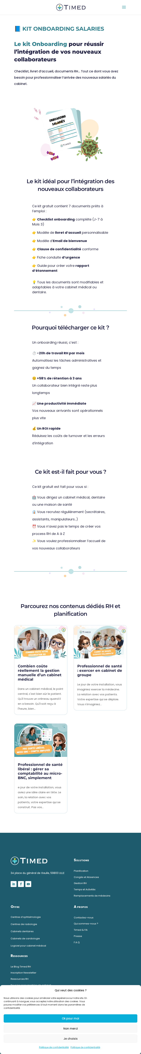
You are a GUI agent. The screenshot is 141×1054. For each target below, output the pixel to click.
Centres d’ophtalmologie (26, 917)
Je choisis (71, 1039)
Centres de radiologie (24, 924)
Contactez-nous (83, 917)
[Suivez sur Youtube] (28, 884)
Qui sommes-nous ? (86, 923)
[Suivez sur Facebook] (21, 884)
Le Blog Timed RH (21, 966)
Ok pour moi (70, 1018)
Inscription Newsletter (23, 972)
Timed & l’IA (81, 930)
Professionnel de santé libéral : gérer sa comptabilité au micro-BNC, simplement (40, 771)
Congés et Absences (86, 877)
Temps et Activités (84, 889)
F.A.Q (77, 942)
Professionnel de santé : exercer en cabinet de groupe (99, 670)
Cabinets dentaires (22, 931)
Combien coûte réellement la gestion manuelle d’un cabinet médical (40, 673)
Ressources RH (19, 979)
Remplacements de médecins (92, 895)
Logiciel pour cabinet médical (28, 945)
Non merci (70, 1028)
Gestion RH (80, 883)
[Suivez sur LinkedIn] (14, 884)
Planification (81, 871)
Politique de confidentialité (54, 1047)
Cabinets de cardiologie (25, 938)
